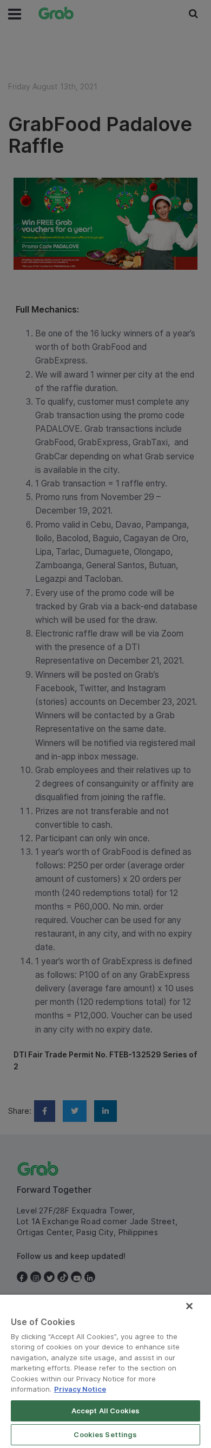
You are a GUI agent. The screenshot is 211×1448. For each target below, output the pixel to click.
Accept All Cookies (105, 1410)
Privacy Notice (80, 1389)
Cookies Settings (105, 1434)
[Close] (189, 1306)
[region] (105, 1371)
